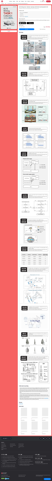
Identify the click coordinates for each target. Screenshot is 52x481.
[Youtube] (43, 438)
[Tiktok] (46, 438)
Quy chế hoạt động (21, 445)
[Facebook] (40, 438)
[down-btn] (20, 27)
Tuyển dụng (11, 446)
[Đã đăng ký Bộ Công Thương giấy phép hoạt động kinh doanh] (7, 479)
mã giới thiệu (46, 398)
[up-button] (24, 27)
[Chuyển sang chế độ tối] (45, 1)
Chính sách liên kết (3, 445)
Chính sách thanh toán (13, 445)
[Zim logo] (2, 1)
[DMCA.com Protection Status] (3, 479)
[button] (41, 1)
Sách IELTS (26, 16)
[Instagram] (49, 438)
